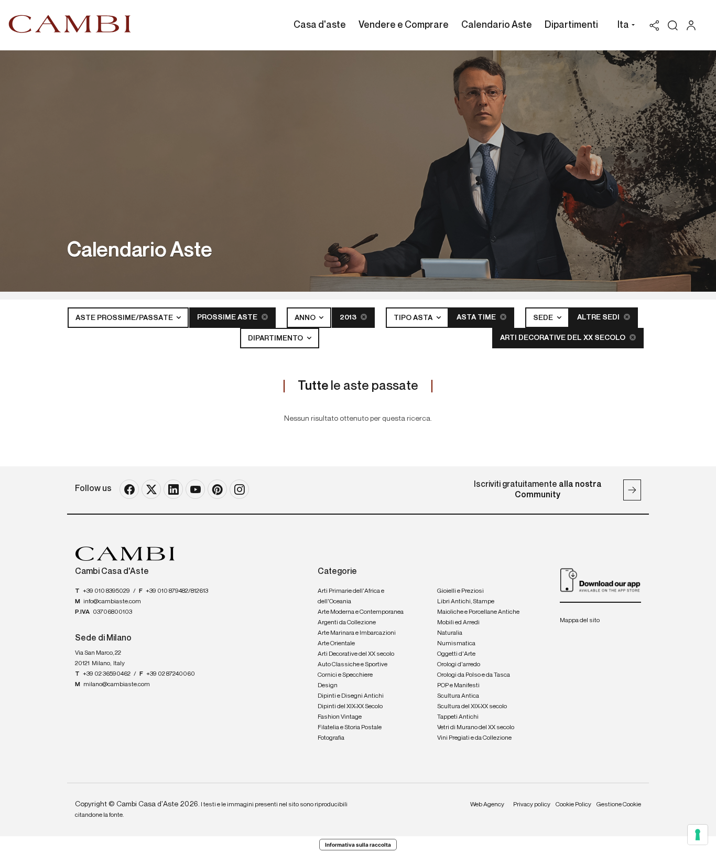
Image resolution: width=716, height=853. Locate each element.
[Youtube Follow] (195, 489)
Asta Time (477, 317)
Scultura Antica (458, 696)
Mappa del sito (580, 620)
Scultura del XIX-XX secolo (472, 706)
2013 (349, 317)
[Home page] (70, 23)
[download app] (600, 580)
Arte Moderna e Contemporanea (361, 612)
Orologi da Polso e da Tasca (473, 675)
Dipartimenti (571, 25)
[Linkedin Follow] (173, 489)
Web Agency (487, 805)
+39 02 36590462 (107, 674)
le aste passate (358, 386)
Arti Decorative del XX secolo (563, 338)
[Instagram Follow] (239, 489)
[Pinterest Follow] (217, 489)
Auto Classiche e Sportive (352, 665)
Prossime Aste (228, 317)
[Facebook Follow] (129, 489)
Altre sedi (599, 317)
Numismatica (456, 644)
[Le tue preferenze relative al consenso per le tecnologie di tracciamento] (698, 835)
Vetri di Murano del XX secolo (475, 727)
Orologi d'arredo (458, 665)
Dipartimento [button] (276, 338)
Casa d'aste (320, 25)
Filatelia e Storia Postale (350, 727)
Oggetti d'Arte (456, 654)
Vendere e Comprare (404, 25)
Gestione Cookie (618, 805)
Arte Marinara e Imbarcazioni (357, 633)
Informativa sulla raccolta (358, 844)
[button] (623, 26)
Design (328, 686)
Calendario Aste (496, 25)
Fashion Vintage (340, 717)
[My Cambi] (694, 25)
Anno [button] (306, 318)
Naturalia (449, 633)
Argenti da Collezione (347, 623)
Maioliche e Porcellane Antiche (478, 612)
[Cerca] (673, 25)
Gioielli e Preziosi (460, 591)
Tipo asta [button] (414, 318)
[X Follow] (151, 489)
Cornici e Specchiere (345, 675)
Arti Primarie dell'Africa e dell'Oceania (351, 596)
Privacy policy (531, 805)
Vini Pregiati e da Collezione (474, 738)
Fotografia (331, 738)
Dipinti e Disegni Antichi (351, 696)
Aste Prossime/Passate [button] (125, 318)
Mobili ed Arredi (458, 623)
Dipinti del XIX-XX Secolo (350, 706)
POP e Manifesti (458, 686)
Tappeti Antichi (458, 717)
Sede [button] (544, 318)
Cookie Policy (573, 805)
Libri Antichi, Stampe (465, 602)
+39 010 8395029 (106, 591)
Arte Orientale (336, 644)
